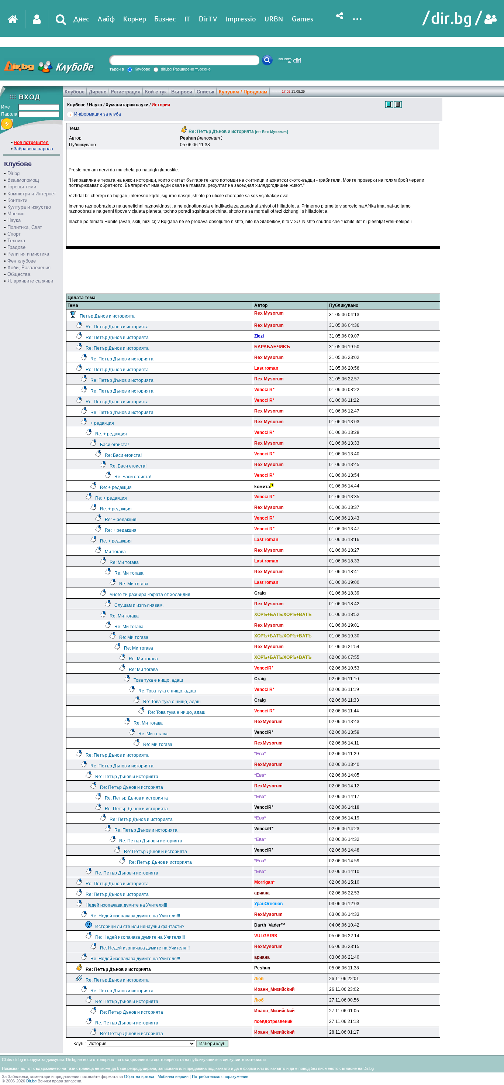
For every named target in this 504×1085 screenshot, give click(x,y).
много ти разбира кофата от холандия (150, 594)
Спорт (14, 234)
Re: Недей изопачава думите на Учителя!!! (135, 915)
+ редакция (102, 423)
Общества (18, 274)
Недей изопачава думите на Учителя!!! (126, 905)
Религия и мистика (28, 254)
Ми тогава (115, 551)
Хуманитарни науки (127, 104)
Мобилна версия (173, 1076)
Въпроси (181, 92)
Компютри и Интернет (31, 193)
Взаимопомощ (23, 180)
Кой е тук (156, 92)
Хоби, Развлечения (29, 267)
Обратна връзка (139, 1076)
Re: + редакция (111, 434)
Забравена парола (33, 148)
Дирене (97, 92)
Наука (14, 220)
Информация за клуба (97, 114)
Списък (205, 92)
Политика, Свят (24, 227)
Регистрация (126, 92)
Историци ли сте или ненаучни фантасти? (139, 926)
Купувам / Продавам (243, 92)
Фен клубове (21, 261)
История (161, 104)
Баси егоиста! (114, 444)
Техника (16, 240)
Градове (16, 247)
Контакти (17, 200)
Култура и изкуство (29, 207)
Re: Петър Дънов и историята (117, 326)
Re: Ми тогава (124, 562)
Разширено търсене (192, 69)
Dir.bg (13, 173)
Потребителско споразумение (220, 1076)
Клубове (74, 92)
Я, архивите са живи (30, 281)
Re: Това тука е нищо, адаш (167, 691)
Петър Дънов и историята (107, 316)
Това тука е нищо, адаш (158, 680)
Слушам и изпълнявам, (138, 605)
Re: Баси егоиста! (123, 455)
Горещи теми (21, 186)
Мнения (15, 213)
